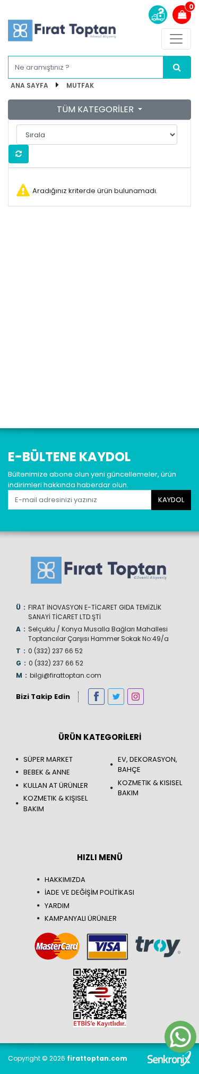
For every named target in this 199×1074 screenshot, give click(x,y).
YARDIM (57, 906)
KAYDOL (171, 500)
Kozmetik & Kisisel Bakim (150, 788)
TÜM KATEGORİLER (96, 109)
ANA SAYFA (29, 85)
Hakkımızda (65, 880)
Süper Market (48, 759)
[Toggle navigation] (176, 38)
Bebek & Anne (46, 772)
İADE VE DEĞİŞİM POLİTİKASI (89, 892)
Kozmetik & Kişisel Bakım (55, 803)
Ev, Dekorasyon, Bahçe (147, 764)
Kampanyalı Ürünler (81, 918)
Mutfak (80, 85)
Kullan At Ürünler (55, 785)
